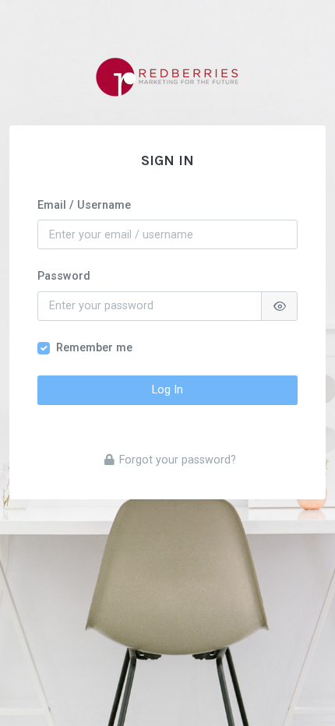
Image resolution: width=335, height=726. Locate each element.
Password (63, 276)
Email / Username (84, 205)
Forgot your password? (177, 460)
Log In (167, 389)
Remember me (94, 347)
